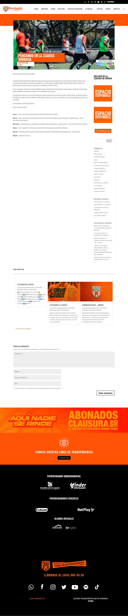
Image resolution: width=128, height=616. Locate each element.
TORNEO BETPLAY (99, 191)
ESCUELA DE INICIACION (101, 165)
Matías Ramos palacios (101, 226)
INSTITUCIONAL (99, 174)
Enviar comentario (106, 393)
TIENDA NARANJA (99, 188)
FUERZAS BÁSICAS (99, 168)
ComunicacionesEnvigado (25, 287)
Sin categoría (98, 185)
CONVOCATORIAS (99, 157)
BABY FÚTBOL (98, 154)
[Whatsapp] (105, 64)
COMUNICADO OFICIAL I (101, 259)
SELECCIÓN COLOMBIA (101, 183)
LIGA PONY (97, 177)
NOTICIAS (20, 65)
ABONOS (96, 151)
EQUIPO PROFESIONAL (23, 63)
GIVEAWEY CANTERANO (101, 235)
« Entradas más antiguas (23, 328)
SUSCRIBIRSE (110, 2)
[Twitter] (101, 64)
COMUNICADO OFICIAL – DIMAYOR (92, 305)
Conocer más (64, 458)
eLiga (95, 160)
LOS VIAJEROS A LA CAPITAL (102, 204)
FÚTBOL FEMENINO (100, 171)
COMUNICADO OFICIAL (101, 212)
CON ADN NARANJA (100, 215)
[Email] (112, 64)
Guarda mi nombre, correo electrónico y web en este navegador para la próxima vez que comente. (38, 388)
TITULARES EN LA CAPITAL (102, 202)
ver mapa (90, 601)
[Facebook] (97, 64)
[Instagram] (108, 64)
